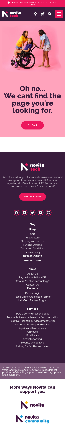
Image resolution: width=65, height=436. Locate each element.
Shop (32, 229)
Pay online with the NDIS (32, 277)
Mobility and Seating (32, 343)
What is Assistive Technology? (32, 281)
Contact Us (32, 285)
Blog (33, 224)
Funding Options (32, 245)
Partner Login (32, 293)
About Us (32, 274)
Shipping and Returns (32, 241)
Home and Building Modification (32, 324)
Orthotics (32, 332)
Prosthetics (32, 335)
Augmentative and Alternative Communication (32, 317)
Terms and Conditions (32, 248)
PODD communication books (32, 314)
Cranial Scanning (32, 339)
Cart (32, 234)
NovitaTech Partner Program (32, 300)
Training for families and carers (33, 346)
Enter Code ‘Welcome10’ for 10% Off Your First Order (34, 3)
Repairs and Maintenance (32, 328)
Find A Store (32, 237)
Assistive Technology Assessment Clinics (32, 321)
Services (32, 309)
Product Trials (32, 260)
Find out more (32, 196)
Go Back (32, 125)
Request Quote (32, 256)
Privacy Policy (32, 252)
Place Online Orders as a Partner (32, 297)
